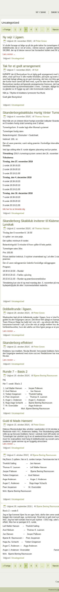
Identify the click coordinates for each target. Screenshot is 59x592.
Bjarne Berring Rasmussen (45, 375)
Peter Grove (41, 41)
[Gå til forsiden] (18, 7)
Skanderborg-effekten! (18, 342)
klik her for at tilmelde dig (14, 209)
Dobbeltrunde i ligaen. (17, 309)
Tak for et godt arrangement (21, 66)
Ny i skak (41, 12)
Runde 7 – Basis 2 (15, 371)
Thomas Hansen (42, 116)
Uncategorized (17, 58)
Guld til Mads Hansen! (18, 421)
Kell (36, 70)
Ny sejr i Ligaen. (13, 37)
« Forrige (6, 29)
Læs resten (9, 54)
